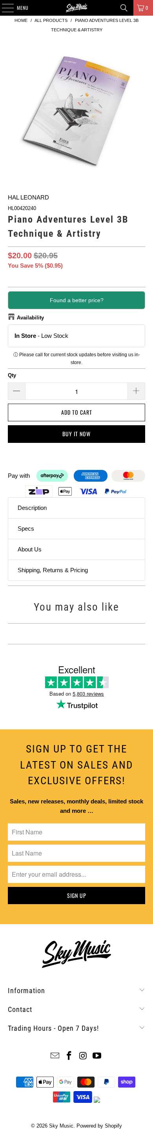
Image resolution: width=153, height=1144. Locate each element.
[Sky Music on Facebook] (69, 1056)
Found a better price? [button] (77, 300)
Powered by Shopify (99, 1126)
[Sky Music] (76, 8)
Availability (30, 318)
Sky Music (61, 1126)
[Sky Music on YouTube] (97, 1056)
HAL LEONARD (28, 197)
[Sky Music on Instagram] (83, 1056)
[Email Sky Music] (55, 1056)
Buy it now (76, 434)
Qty (12, 375)
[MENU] (3, 8)
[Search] (124, 8)
